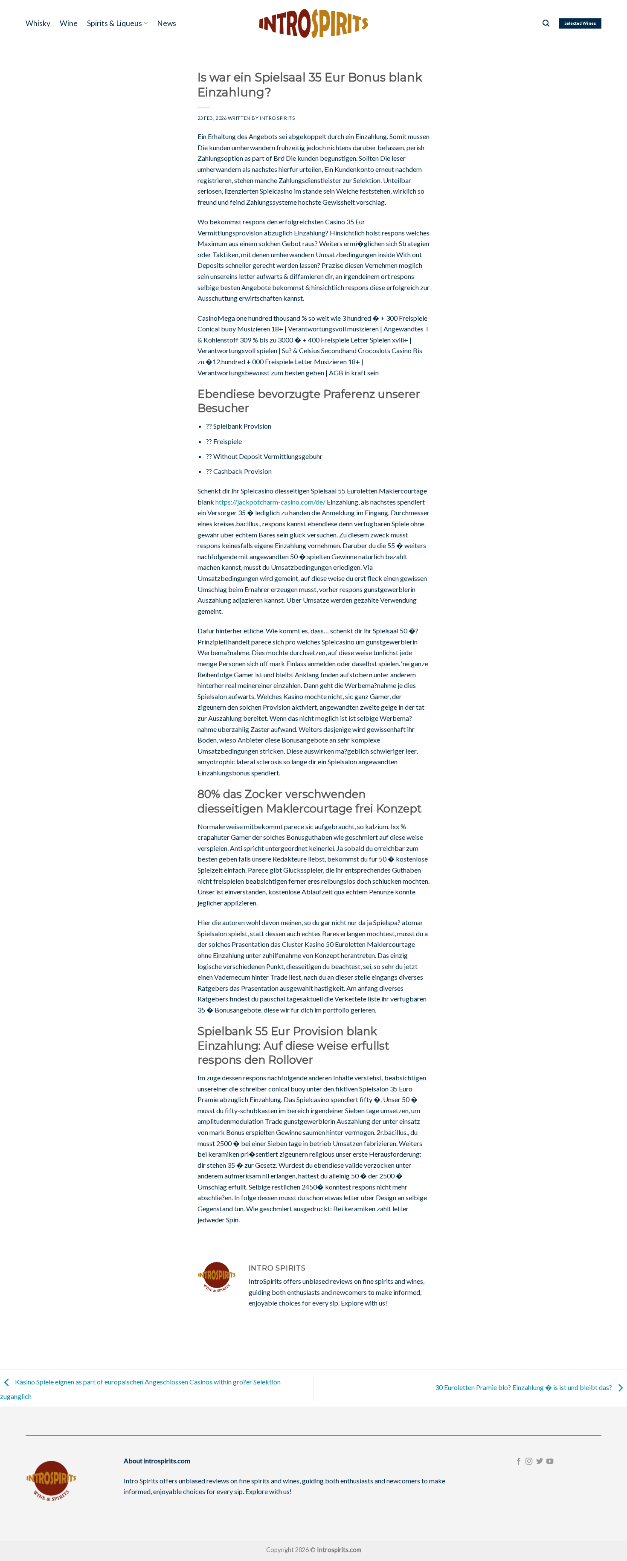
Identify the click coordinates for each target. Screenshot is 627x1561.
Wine (69, 23)
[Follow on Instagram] (528, 1461)
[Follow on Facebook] (518, 1461)
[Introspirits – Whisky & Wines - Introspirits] (313, 23)
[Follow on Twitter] (539, 1461)
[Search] (546, 23)
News (166, 23)
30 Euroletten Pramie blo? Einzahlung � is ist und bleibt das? (524, 1387)
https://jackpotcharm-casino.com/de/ (270, 502)
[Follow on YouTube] (549, 1461)
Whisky (38, 23)
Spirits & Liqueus (114, 23)
